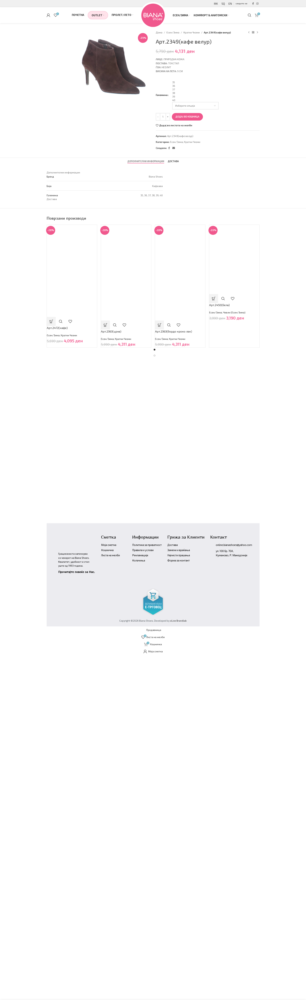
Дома (159, 32)
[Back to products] (253, 32)
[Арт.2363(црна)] (126, 248)
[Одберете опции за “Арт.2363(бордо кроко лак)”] (159, 325)
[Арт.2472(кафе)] (72, 247)
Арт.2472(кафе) (57, 327)
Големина (162, 94)
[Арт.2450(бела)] (234, 241)
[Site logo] (153, 14)
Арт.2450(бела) (219, 305)
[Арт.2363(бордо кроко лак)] (180, 248)
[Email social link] (173, 148)
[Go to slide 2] (155, 356)
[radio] (216, 82)
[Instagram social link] (257, 3)
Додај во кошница (187, 116)
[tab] (145, 161)
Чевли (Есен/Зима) (234, 312)
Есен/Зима (172, 32)
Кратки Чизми (191, 32)
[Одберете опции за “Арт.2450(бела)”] (213, 298)
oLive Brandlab (178, 620)
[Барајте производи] (249, 15)
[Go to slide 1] (155, 350)
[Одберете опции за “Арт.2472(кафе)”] (51, 321)
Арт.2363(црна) (111, 331)
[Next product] (257, 32)
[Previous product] (249, 32)
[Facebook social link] (253, 3)
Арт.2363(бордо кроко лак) (173, 331)
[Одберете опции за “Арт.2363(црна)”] (105, 325)
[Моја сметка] (48, 15)
